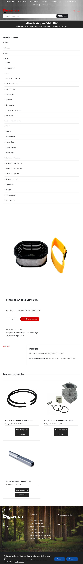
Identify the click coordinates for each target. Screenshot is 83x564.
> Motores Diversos (12, 84)
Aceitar (59, 559)
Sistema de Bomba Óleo (14, 163)
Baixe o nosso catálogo (37, 359)
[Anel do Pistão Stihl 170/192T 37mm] (21, 398)
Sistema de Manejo (12, 179)
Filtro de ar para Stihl (16, 336)
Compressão (10, 105)
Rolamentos (10, 153)
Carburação (10, 94)
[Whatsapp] (7, 526)
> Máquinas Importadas (14, 79)
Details (23, 434)
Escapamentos (11, 116)
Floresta (7, 48)
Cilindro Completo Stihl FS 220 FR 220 (58, 421)
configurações (19, 562)
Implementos (10, 137)
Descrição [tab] (6, 346)
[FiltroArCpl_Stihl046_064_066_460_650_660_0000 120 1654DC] (41, 255)
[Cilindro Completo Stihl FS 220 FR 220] (61, 398)
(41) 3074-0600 (37, 520)
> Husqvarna (10, 68)
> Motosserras (19, 333)
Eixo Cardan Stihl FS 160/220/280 (18, 481)
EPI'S (6, 43)
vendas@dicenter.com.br (40, 526)
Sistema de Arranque (13, 158)
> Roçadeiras (10, 200)
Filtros (32, 333)
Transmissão (10, 184)
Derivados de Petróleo (13, 110)
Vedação (9, 190)
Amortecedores (11, 89)
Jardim (7, 53)
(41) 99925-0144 (37, 533)
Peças (36, 333)
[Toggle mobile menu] (78, 11)
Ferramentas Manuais (13, 121)
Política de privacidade (65, 515)
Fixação (8, 131)
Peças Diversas (11, 147)
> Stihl (26, 333)
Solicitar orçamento (30, 319)
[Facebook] (4, 526)
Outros (8, 63)
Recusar (72, 559)
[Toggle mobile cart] (74, 11)
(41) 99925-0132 (37, 523)
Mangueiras (10, 142)
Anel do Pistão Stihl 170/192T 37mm (19, 421)
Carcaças (9, 100)
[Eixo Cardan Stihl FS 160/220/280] (21, 459)
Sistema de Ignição (12, 174)
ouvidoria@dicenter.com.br (41, 536)
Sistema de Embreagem (14, 168)
